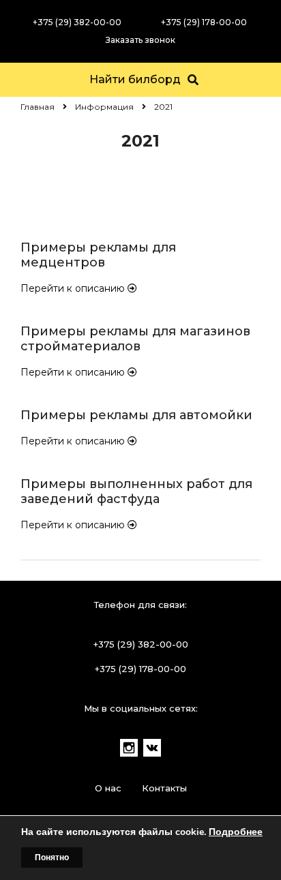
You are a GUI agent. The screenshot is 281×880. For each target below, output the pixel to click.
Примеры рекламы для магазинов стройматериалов (135, 339)
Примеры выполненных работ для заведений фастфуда (136, 491)
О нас (108, 788)
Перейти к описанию (74, 288)
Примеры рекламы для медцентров (98, 255)
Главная (37, 107)
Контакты (164, 788)
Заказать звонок (140, 40)
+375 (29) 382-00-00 (77, 22)
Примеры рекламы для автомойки (136, 415)
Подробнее (236, 831)
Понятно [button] (52, 857)
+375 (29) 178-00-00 (204, 22)
